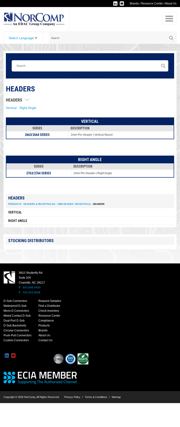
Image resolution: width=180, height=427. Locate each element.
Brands (134, 3)
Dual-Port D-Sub (14, 320)
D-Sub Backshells (15, 325)
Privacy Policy (72, 397)
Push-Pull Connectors (17, 335)
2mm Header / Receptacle (74, 204)
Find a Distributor (49, 305)
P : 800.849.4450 (30, 287)
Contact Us (45, 340)
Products (14, 204)
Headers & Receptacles (39, 204)
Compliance (46, 320)
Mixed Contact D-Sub (17, 315)
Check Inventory (48, 310)
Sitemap (116, 397)
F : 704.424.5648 (29, 292)
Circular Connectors (16, 330)
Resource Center (152, 3)
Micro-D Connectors (16, 310)
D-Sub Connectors (15, 301)
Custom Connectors (16, 340)
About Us (170, 3)
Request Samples (49, 301)
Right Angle (27, 108)
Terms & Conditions (96, 397)
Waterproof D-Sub (15, 305)
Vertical (11, 108)
